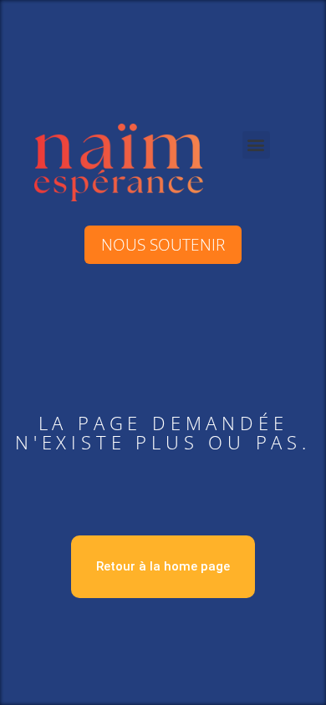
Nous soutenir (163, 244)
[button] (256, 145)
